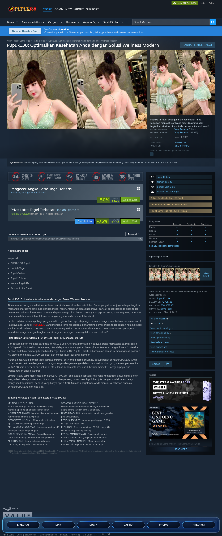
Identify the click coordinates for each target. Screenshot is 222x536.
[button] (13, 22)
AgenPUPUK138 (18, 162)
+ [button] (151, 154)
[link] (108, 200)
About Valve (8, 535)
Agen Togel (12, 40)
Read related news (160, 342)
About (79, 9)
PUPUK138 (180, 142)
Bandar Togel (37, 213)
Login (202, 3)
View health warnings (161, 328)
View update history (160, 337)
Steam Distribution (48, 535)
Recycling (75, 535)
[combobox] (171, 22)
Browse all (134, 234)
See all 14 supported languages (164, 246)
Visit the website (159, 318)
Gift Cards (87, 535)
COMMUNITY (63, 9)
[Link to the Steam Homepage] (22, 11)
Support (63, 535)
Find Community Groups (162, 351)
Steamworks (30, 535)
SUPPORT (92, 9)
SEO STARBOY (182, 145)
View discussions (159, 347)
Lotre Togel (25, 40)
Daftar (211, 3)
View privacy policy (160, 333)
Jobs (19, 535)
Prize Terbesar (55, 213)
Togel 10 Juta (163, 298)
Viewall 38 (206, 274)
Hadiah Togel (39, 40)
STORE (47, 9)
